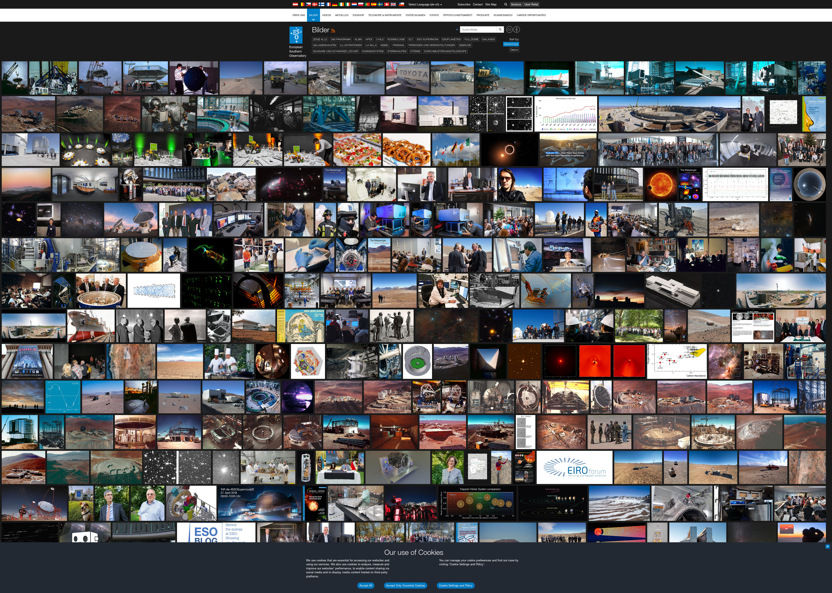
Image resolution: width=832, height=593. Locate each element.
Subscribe (464, 4)
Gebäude (465, 45)
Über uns (298, 15)
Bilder (313, 15)
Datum (514, 49)
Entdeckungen (415, 15)
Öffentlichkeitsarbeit (457, 15)
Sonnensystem (373, 51)
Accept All (365, 585)
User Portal (531, 4)
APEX (369, 39)
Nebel (385, 45)
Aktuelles (341, 15)
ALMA (358, 39)
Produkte (483, 15)
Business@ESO (503, 15)
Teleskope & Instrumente (384, 15)
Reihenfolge (511, 44)
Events (434, 15)
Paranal (399, 45)
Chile (380, 39)
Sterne (415, 51)
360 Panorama (341, 39)
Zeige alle (320, 39)
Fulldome (471, 39)
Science (516, 4)
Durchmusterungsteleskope (445, 51)
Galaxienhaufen (324, 45)
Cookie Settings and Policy (456, 585)
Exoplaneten (451, 39)
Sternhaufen (396, 51)
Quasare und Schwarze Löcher (335, 51)
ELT (411, 39)
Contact (478, 4)
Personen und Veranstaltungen (432, 45)
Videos (326, 15)
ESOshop (358, 15)
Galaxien (488, 39)
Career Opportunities (531, 15)
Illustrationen (351, 45)
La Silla (371, 45)
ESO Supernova (427, 39)
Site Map (491, 4)
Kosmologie (396, 39)
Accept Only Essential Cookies (405, 585)
